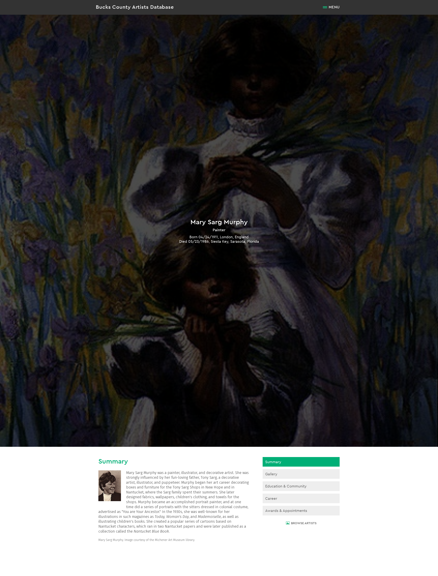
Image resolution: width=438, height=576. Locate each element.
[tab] (301, 462)
